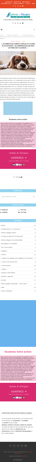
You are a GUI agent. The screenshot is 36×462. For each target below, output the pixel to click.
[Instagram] (17, 6)
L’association (8, 2)
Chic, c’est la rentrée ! (18, 247)
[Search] (34, 29)
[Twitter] (15, 6)
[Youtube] (22, 6)
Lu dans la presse (18, 265)
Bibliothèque (26, 2)
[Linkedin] (20, 6)
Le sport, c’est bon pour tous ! (18, 262)
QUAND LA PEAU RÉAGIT (18, 273)
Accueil (2, 35)
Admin (33, 3)
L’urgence (18, 269)
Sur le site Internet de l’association (11, 418)
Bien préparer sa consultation (18, 243)
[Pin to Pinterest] (19, 177)
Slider (18, 287)
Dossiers (18, 254)
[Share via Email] (21, 177)
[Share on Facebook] (16, 177)
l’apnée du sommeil (26, 425)
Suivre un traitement (18, 291)
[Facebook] (10, 445)
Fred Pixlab (24, 456)
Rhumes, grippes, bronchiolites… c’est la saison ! (18, 283)
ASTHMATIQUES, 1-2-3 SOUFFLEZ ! (18, 229)
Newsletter (17, 2)
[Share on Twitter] (18, 177)
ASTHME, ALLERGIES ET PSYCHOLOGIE (18, 236)
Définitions (18, 251)
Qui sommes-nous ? (6, 3)
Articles (18, 225)
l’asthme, (10, 425)
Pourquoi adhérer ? (18, 3)
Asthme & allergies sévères (18, 232)
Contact (27, 3)
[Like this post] (14, 177)
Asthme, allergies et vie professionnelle (18, 240)
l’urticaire (16, 425)
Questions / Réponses (13, 35)
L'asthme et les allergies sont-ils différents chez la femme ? (18, 258)
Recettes (18, 280)
